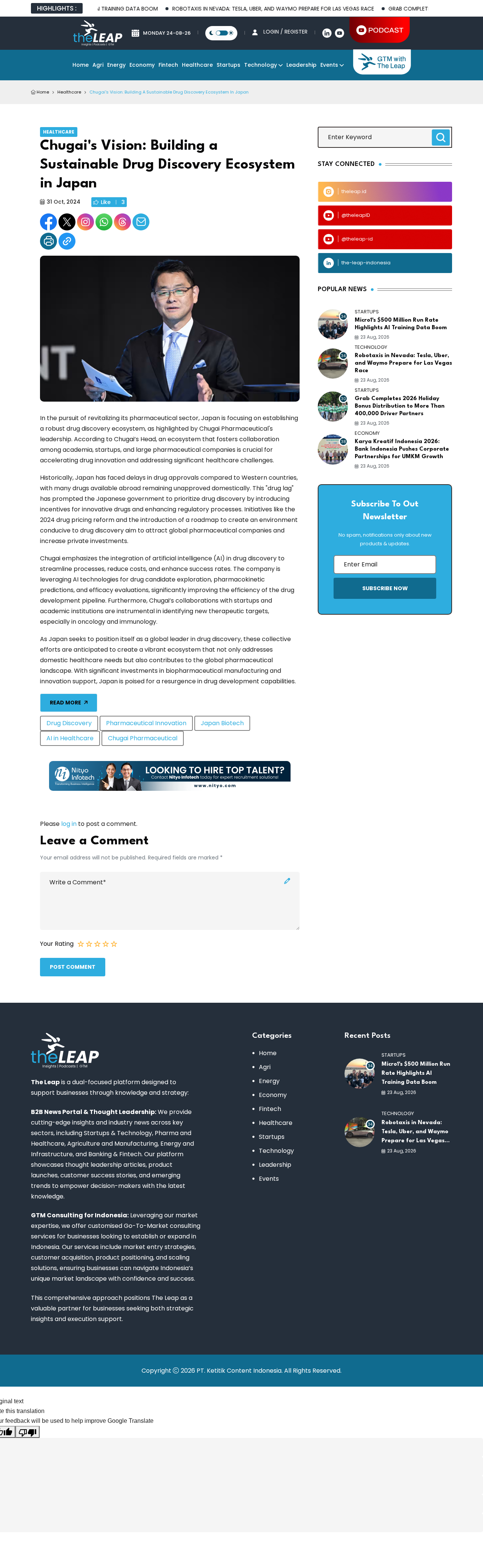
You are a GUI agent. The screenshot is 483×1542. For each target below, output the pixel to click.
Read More (65, 702)
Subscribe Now (385, 588)
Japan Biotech (222, 723)
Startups (228, 65)
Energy (116, 65)
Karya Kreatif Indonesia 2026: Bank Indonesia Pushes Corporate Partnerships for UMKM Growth (402, 449)
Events (329, 65)
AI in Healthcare (70, 738)
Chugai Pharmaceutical (142, 738)
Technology (260, 65)
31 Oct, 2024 (63, 202)
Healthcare (197, 65)
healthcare (69, 92)
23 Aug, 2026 (374, 337)
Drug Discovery (69, 723)
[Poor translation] (27, 1432)
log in (69, 823)
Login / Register (285, 31)
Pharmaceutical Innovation (146, 723)
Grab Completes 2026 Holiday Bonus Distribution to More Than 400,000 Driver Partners (400, 406)
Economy (142, 65)
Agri (97, 65)
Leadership (301, 65)
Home (80, 65)
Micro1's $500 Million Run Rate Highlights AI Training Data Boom (401, 324)
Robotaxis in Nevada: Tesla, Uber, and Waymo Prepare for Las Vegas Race (252, 8)
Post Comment (72, 967)
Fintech (168, 65)
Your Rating (57, 943)
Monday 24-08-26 (167, 33)
